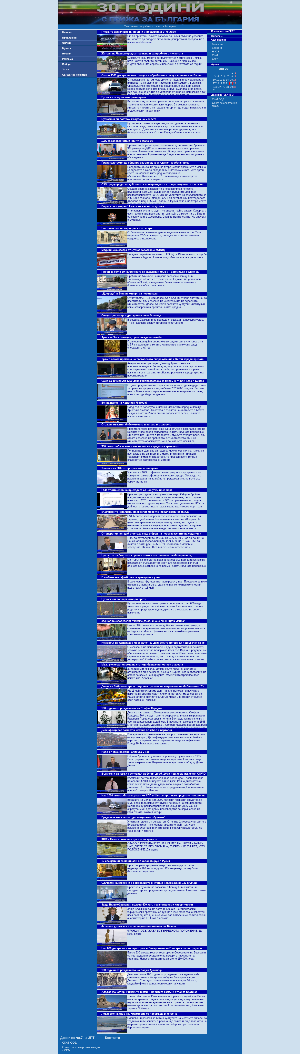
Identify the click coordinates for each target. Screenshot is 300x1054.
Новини (66, 53)
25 (217, 87)
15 (231, 79)
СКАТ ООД (218, 99)
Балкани (217, 47)
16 (234, 79)
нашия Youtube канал (139, 42)
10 (214, 79)
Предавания (69, 37)
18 (217, 83)
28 (227, 87)
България (217, 44)
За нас (66, 69)
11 (217, 79)
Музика (66, 48)
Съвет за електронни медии (224, 104)
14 (227, 79)
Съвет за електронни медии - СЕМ (81, 1048)
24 (214, 87)
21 (227, 83)
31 (214, 90)
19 (220, 83)
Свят (215, 59)
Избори (66, 64)
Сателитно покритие (74, 74)
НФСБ (215, 51)
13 (224, 79)
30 (234, 87)
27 (224, 87)
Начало (66, 32)
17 (214, 83)
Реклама (67, 59)
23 (234, 83)
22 (231, 83)
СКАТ (215, 55)
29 (231, 87)
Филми (66, 43)
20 (224, 83)
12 (220, 79)
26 (220, 87)
